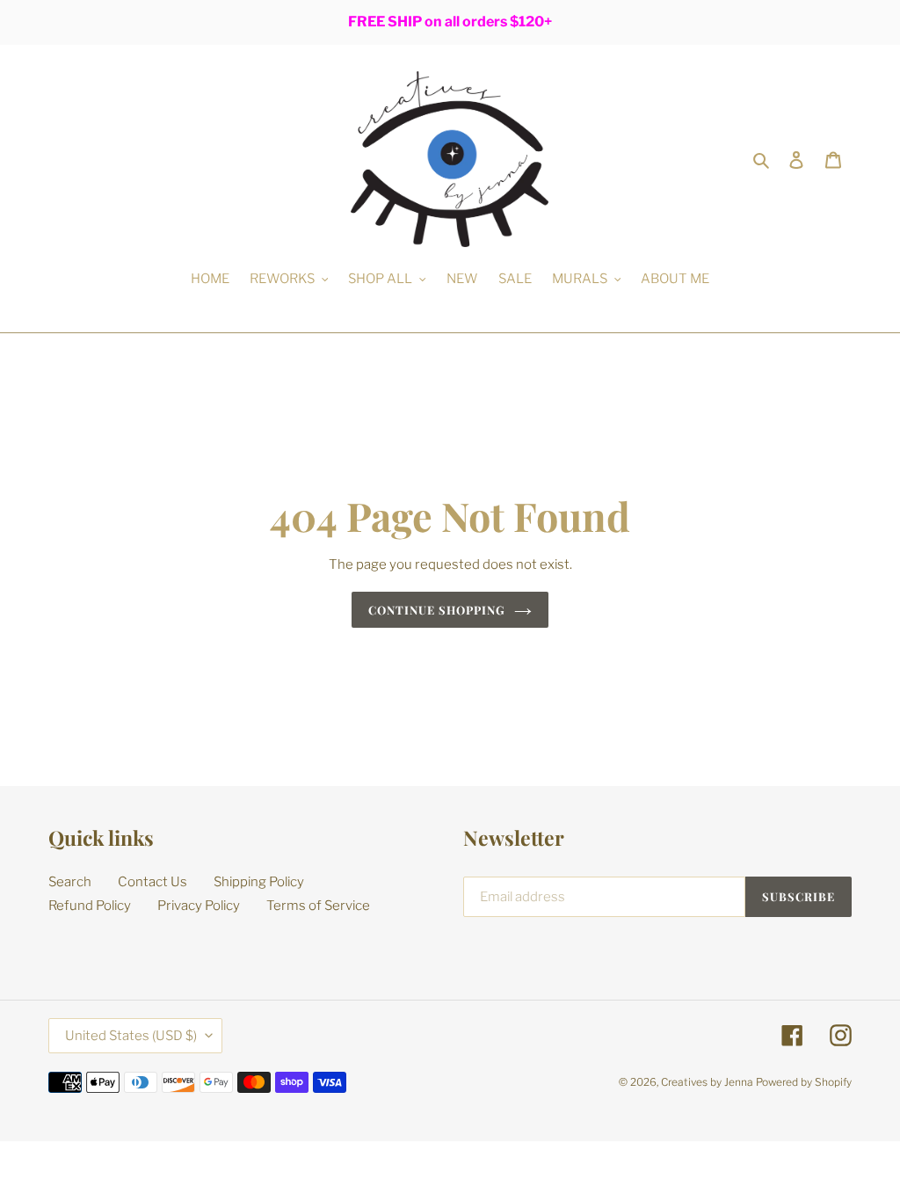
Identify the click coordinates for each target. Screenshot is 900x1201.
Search (69, 882)
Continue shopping (437, 609)
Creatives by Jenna (707, 1081)
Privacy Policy (198, 905)
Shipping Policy (259, 882)
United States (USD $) (131, 1036)
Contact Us (152, 882)
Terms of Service (318, 905)
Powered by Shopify (804, 1081)
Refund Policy (89, 905)
